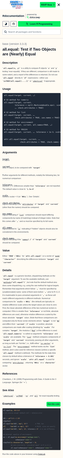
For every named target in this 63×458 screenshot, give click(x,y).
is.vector (45, 343)
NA (58, 321)
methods (7, 282)
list (21, 215)
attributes (27, 204)
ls (19, 229)
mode (57, 256)
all (36, 396)
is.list (7, 347)
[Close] (59, 5)
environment (24, 347)
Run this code (53, 404)
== (27, 396)
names (25, 239)
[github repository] (13, 24)
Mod (33, 330)
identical (38, 81)
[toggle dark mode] (5, 24)
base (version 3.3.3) (14, 43)
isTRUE (19, 396)
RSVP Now (46, 5)
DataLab (41, 454)
